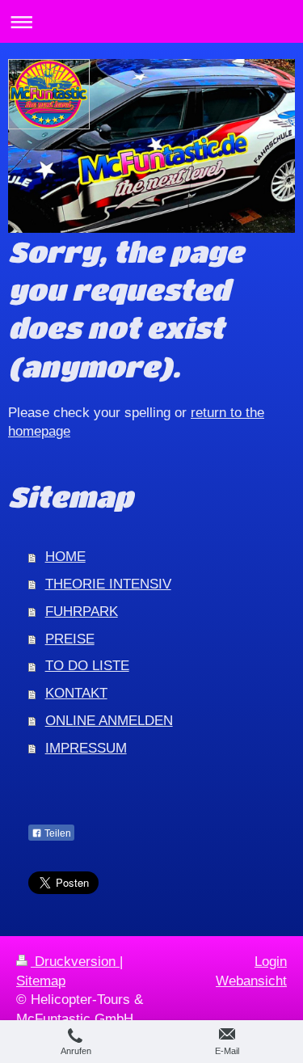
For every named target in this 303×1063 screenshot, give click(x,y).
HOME (65, 556)
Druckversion (75, 961)
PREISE (70, 639)
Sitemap (40, 981)
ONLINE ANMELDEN (109, 720)
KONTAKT (76, 693)
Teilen (56, 833)
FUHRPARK (81, 611)
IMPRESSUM (86, 748)
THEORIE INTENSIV (108, 584)
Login (271, 961)
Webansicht (251, 981)
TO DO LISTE (87, 665)
